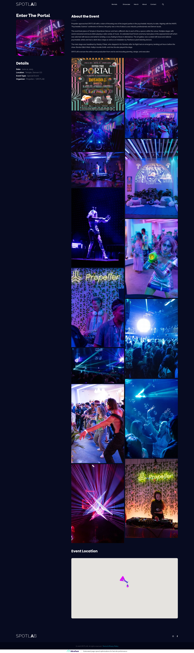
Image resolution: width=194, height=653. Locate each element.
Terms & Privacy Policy (110, 646)
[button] (124, 582)
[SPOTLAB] (26, 4)
